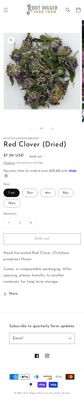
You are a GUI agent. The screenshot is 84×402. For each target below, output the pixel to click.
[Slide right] (52, 129)
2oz (30, 192)
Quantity (10, 213)
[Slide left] (32, 129)
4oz (48, 192)
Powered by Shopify (59, 393)
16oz (12, 203)
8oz (66, 192)
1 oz (11, 192)
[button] (6, 10)
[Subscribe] (69, 338)
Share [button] (13, 293)
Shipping (9, 163)
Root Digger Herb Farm (36, 393)
